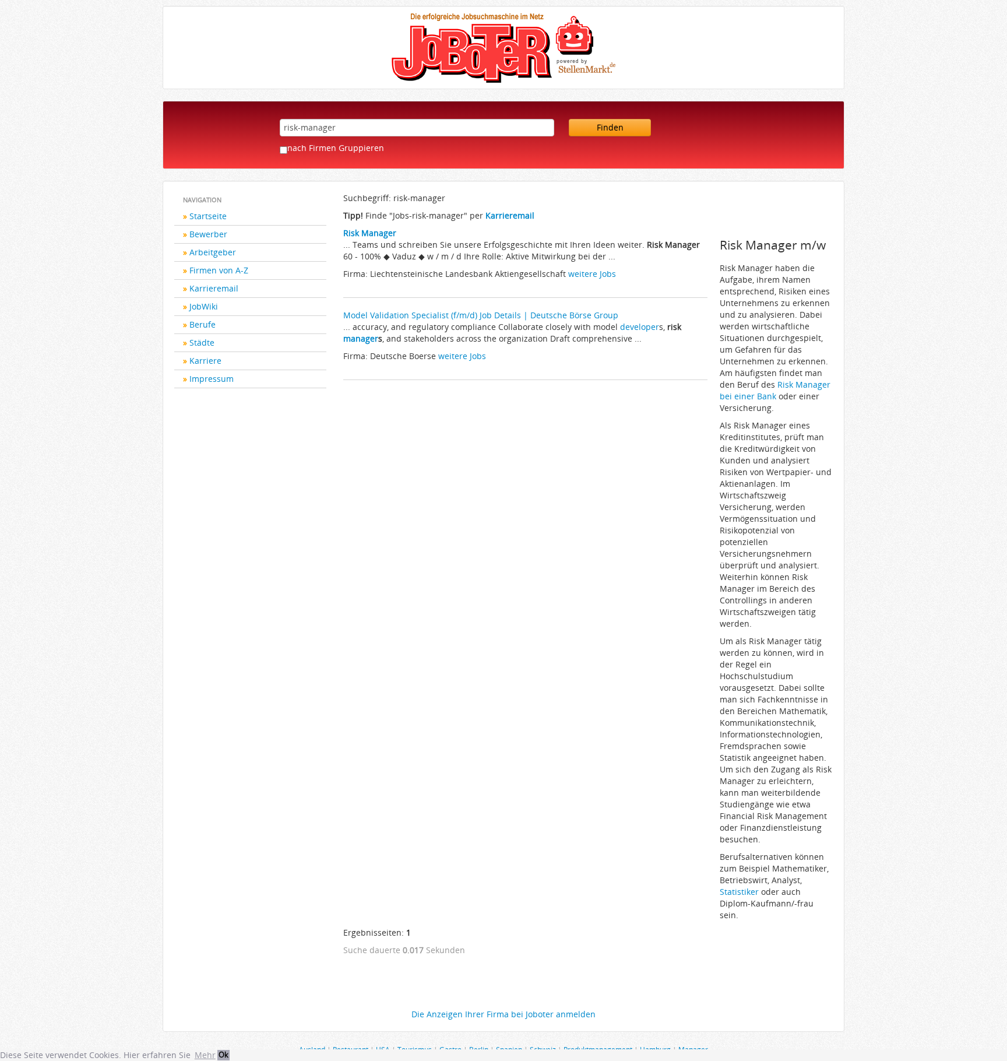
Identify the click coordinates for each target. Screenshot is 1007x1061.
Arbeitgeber (212, 252)
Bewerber (208, 234)
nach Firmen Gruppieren (335, 147)
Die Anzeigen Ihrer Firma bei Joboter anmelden (503, 1014)
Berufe (202, 324)
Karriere (205, 360)
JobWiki (203, 306)
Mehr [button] (205, 1054)
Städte (201, 342)
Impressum (211, 378)
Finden (610, 127)
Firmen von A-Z (218, 270)
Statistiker (739, 891)
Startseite (208, 216)
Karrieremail (213, 288)
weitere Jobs (592, 273)
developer (639, 326)
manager (360, 338)
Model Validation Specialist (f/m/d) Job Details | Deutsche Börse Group (480, 315)
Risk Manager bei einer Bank (775, 390)
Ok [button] (223, 1055)
